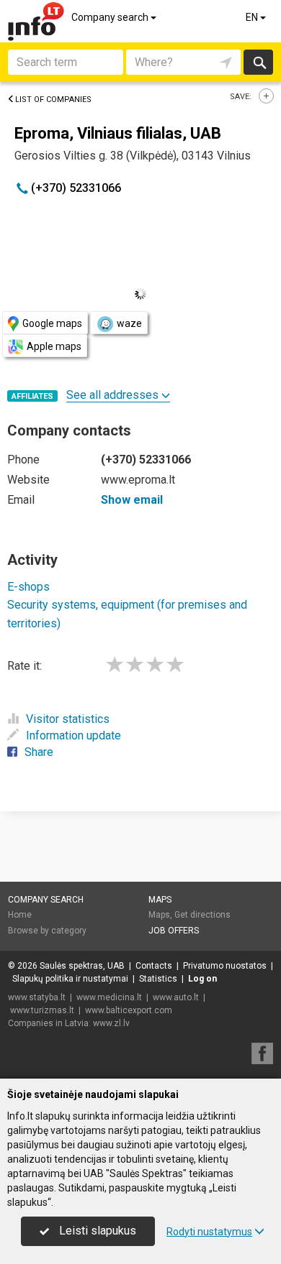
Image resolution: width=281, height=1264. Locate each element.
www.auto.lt (176, 997)
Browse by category (47, 931)
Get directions (202, 915)
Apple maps (54, 346)
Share (38, 752)
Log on (202, 979)
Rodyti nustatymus (209, 1231)
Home (20, 915)
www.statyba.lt (37, 997)
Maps (159, 900)
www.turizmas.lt (42, 1010)
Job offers (173, 931)
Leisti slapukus (96, 1230)
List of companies (53, 99)
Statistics (158, 979)
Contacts (153, 966)
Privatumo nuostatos (225, 966)
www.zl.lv (111, 1023)
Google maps (52, 323)
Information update (73, 735)
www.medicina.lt (109, 997)
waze (129, 323)
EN (253, 17)
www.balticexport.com (128, 1010)
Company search (111, 17)
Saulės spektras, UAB (82, 966)
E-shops (28, 587)
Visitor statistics (68, 719)
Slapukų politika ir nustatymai (70, 979)
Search (258, 62)
